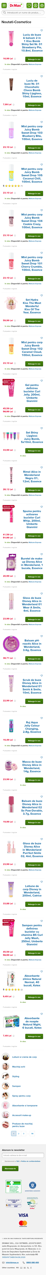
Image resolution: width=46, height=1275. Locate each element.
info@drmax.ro (12, 1262)
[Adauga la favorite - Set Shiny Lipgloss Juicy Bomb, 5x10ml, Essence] (41, 428)
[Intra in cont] (35, 5)
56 (32, 1134)
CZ (21, 1268)
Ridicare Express (35, 64)
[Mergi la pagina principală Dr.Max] (16, 5)
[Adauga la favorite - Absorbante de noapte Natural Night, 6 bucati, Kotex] (41, 1013)
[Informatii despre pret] (15, 59)
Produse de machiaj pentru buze (22, 1125)
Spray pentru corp (21, 1095)
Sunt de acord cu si (22, 1161)
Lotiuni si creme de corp (24, 1057)
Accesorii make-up (21, 1115)
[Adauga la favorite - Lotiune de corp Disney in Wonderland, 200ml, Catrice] (41, 881)
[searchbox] (23, 12)
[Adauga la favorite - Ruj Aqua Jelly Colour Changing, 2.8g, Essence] (41, 718)
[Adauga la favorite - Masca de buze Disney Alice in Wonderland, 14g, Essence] (41, 757)
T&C (17, 1161)
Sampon (16, 1086)
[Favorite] (29, 5)
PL (28, 1268)
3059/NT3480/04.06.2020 (13, 1257)
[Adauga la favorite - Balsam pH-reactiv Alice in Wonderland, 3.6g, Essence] (41, 636)
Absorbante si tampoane (24, 1105)
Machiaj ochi (18, 1066)
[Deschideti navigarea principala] (4, 5)
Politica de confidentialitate (30, 1161)
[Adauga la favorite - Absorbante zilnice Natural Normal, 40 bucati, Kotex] (41, 971)
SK (25, 1268)
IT (31, 1268)
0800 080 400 (32, 1262)
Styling (15, 1076)
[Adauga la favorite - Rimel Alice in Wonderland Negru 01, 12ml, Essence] (41, 467)
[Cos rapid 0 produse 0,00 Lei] (41, 5)
